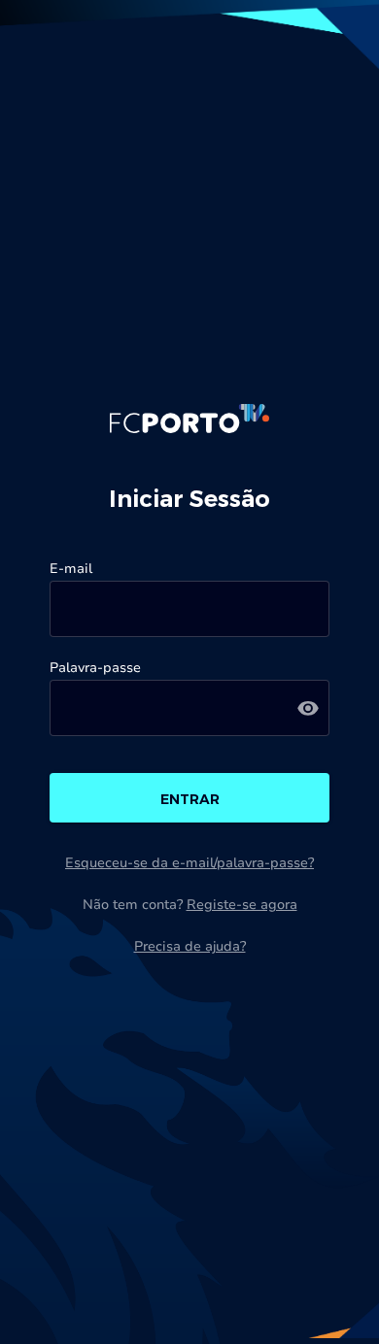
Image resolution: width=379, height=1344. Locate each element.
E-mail (71, 568)
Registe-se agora (242, 904)
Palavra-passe (95, 667)
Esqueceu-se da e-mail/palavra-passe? (189, 863)
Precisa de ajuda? (190, 946)
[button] (308, 708)
